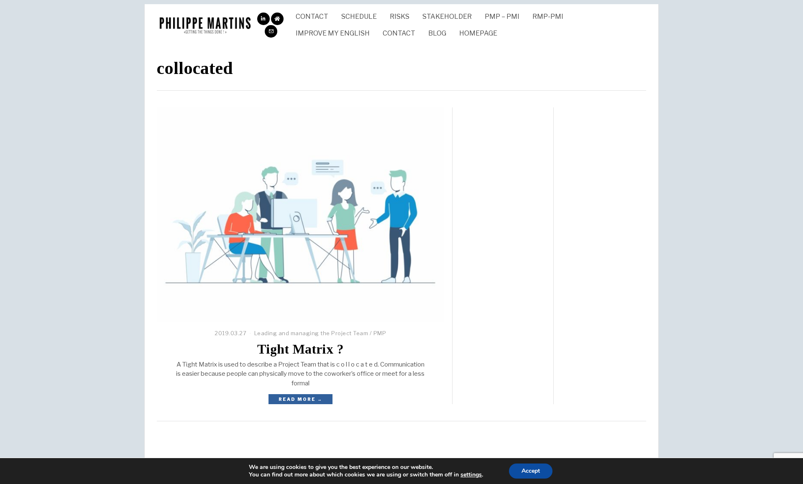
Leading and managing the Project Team (311, 333)
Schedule (359, 16)
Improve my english (333, 33)
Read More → (300, 399)
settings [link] (471, 475)
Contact (312, 16)
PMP (379, 333)
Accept (531, 471)
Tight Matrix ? (300, 349)
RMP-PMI (547, 16)
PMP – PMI (502, 16)
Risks (399, 16)
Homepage (478, 33)
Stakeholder (447, 16)
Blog (437, 33)
